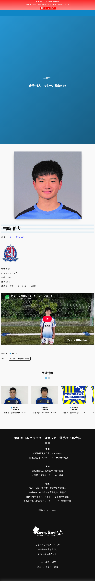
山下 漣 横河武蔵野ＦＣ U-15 (74, 413)
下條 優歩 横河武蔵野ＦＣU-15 (44, 413)
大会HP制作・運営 (47, 562)
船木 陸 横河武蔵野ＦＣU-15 (15, 413)
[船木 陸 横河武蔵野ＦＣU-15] (14, 395)
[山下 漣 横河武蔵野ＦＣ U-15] (74, 395)
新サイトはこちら (47, 8)
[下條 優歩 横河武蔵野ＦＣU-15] (44, 395)
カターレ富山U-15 (15, 237)
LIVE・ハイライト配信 (47, 567)
